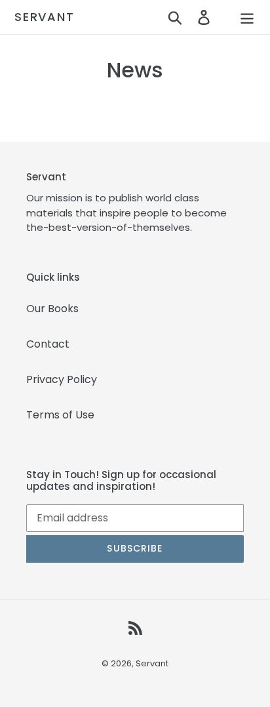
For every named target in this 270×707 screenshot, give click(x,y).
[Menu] (247, 17)
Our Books (52, 308)
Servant (44, 17)
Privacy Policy (61, 379)
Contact (47, 344)
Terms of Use (60, 414)
